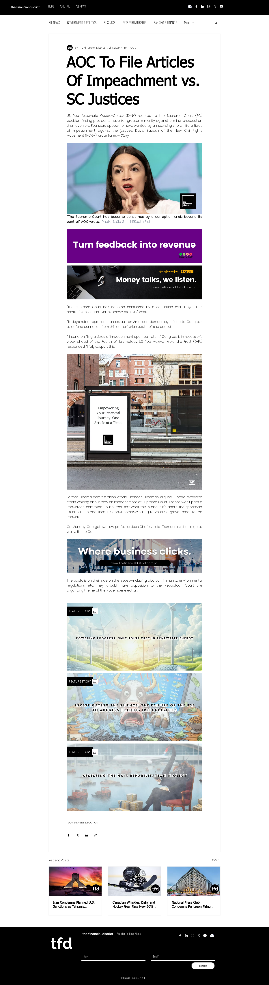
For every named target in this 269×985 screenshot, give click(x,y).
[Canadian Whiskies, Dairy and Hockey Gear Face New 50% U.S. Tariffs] (134, 881)
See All (216, 859)
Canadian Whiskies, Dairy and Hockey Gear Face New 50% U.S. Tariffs (134, 905)
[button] (216, 22)
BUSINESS (109, 23)
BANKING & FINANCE (165, 23)
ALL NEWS (54, 23)
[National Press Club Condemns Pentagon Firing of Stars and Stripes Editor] (193, 881)
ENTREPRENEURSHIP (134, 23)
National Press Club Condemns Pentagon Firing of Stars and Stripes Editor (193, 905)
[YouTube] (205, 935)
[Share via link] (95, 835)
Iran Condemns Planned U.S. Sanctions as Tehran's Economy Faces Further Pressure (74, 905)
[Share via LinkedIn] (86, 835)
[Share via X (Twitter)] (77, 835)
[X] (215, 6)
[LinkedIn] (203, 6)
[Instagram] (209, 6)
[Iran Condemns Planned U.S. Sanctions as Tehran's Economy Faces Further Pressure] (75, 881)
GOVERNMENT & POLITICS (81, 23)
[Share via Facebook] (68, 835)
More (187, 23)
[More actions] (200, 47)
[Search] (220, 8)
